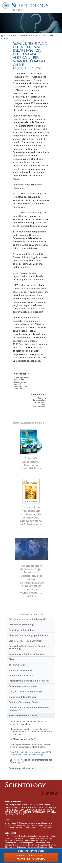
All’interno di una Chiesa (21, 675)
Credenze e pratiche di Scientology (33, 823)
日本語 (34, 808)
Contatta (40, 827)
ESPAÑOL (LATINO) (13, 812)
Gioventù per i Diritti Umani (15, 847)
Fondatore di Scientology (22, 630)
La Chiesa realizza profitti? (22, 739)
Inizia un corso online (36, 838)
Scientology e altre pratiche (23, 686)
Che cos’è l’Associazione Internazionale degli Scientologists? (31, 761)
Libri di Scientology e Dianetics (25, 641)
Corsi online (9, 827)
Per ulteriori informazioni (25, 827)
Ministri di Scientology (20, 670)
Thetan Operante (17, 665)
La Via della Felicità (42, 843)
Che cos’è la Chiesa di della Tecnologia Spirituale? (29, 708)
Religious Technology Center (23, 702)
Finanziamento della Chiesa (22, 715)
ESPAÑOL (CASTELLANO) (34, 812)
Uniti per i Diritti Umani (47, 845)
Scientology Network (36, 836)
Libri (49, 825)
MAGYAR (33, 810)
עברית (26, 807)
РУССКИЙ (43, 808)
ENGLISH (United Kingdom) (40, 805)
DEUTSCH (24, 810)
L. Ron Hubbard (11, 823)
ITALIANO (9, 814)
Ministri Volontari (23, 825)
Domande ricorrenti (38, 825)
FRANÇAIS (17, 808)
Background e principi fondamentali (27, 619)
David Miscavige (19, 838)
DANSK (8, 808)
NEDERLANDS (12, 810)
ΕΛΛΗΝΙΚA (51, 812)
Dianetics (23, 836)
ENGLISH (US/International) (16, 805)
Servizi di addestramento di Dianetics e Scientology (29, 647)
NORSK (41, 810)
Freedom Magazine (25, 843)
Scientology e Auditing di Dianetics (27, 654)
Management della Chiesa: (22, 697)
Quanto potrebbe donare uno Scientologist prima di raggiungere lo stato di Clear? (30, 745)
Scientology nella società (22, 768)
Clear (11, 659)
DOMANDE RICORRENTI (17, 35)
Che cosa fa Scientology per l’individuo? (30, 635)
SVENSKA (50, 810)
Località (48, 827)
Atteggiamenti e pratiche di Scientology (29, 681)
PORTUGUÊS (20, 814)
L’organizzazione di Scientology (25, 691)
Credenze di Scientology (21, 624)
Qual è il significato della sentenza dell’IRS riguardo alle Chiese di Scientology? (30, 753)
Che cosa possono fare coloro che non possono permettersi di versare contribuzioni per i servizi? (31, 731)
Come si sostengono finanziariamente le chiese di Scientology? (29, 722)
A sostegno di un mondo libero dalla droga (28, 844)
